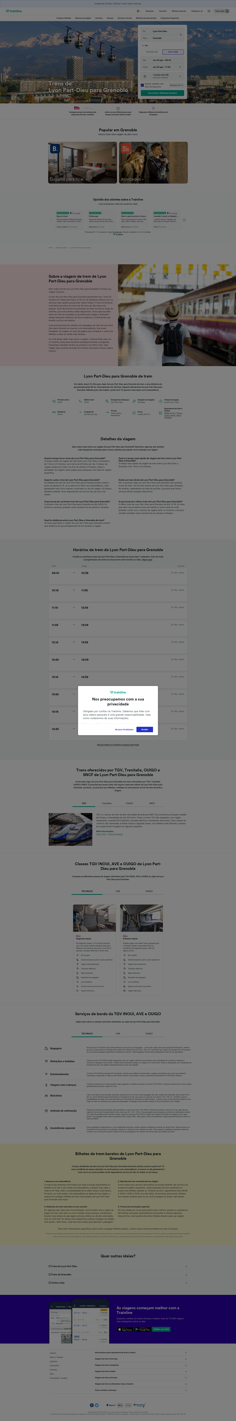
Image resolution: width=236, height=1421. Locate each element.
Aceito (144, 729)
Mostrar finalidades (124, 729)
